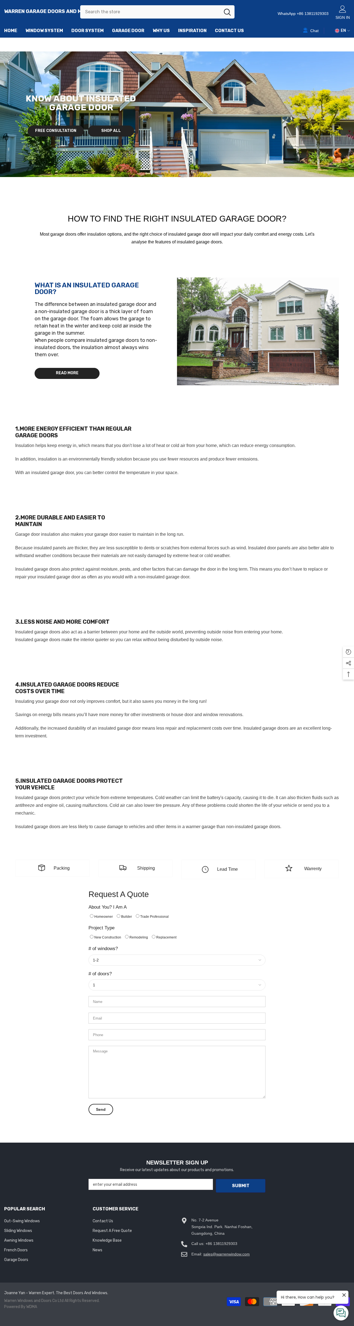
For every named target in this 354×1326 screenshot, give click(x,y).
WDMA (31, 1306)
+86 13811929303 (221, 1243)
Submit (240, 1185)
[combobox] (150, 12)
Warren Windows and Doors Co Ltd (34, 1300)
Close (347, 37)
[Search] (157, 12)
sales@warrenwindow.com (226, 1254)
